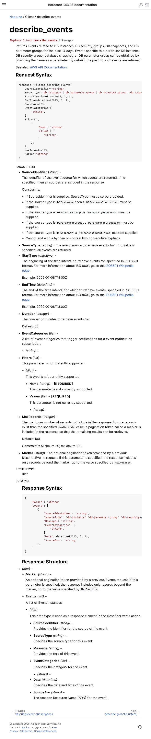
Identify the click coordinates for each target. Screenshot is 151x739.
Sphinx (25, 727)
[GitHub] (140, 727)
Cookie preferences (45, 731)
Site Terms (26, 731)
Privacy (13, 731)
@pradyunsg (42, 727)
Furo (54, 727)
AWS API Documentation (48, 67)
